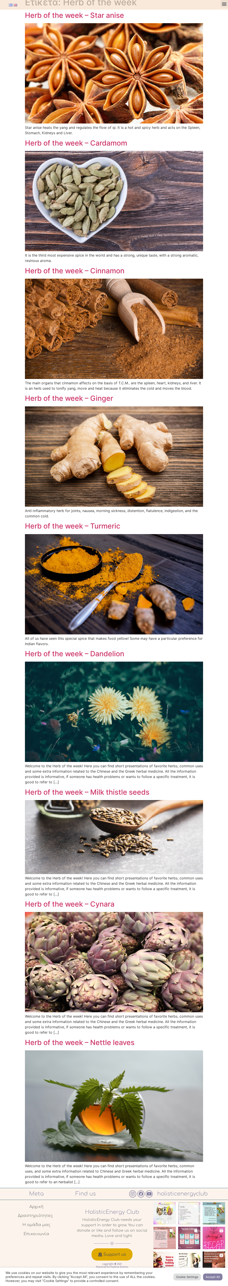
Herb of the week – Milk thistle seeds (87, 792)
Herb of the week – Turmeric (72, 526)
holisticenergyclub (182, 1194)
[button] (224, 3)
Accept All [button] (213, 1277)
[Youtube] (149, 1194)
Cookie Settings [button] (187, 1277)
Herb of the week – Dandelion (74, 653)
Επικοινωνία (36, 1234)
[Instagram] (132, 1194)
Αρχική (36, 1206)
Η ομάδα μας (36, 1224)
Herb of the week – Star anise (74, 15)
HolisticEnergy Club (112, 1212)
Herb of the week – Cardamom (76, 143)
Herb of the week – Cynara (69, 904)
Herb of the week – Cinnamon (74, 270)
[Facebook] (141, 1194)
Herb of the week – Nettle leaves (79, 1042)
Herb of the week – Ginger (69, 398)
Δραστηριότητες (35, 1215)
